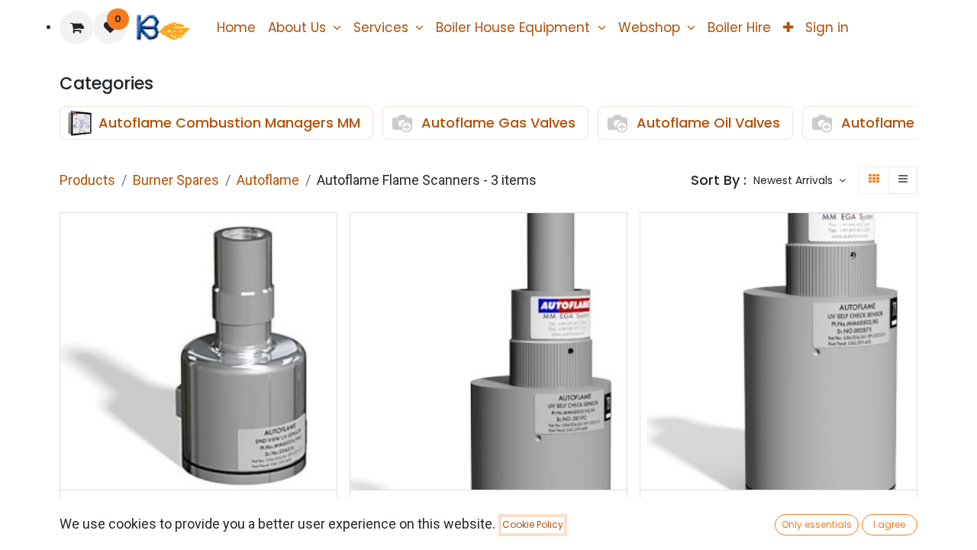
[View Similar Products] (327, 341)
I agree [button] (889, 524)
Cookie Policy (532, 524)
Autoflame (268, 180)
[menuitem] (236, 27)
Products (87, 180)
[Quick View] (327, 238)
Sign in (827, 27)
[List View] (902, 180)
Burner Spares (176, 180)
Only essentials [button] (817, 524)
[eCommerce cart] (76, 27)
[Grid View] (874, 180)
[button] (799, 181)
